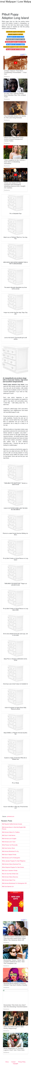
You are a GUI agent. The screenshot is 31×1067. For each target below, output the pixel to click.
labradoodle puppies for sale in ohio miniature (15, 47)
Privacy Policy (21, 1062)
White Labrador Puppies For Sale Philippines (13, 861)
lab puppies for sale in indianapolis (15, 49)
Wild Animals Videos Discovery (10, 877)
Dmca (7, 1062)
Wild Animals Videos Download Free (11, 864)
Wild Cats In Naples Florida (9, 854)
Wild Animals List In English (9, 838)
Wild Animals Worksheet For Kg (10, 851)
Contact (13, 1062)
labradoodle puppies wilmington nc (15, 32)
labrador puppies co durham (15, 34)
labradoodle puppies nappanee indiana (16, 42)
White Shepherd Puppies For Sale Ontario (13, 867)
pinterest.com (10, 816)
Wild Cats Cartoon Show (8, 848)
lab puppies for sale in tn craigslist (15, 44)
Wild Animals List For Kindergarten (11, 858)
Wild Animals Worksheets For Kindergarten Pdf (14, 883)
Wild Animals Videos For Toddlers (11, 832)
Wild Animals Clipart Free (8, 880)
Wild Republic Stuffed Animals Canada (12, 824)
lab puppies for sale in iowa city (15, 37)
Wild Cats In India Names (8, 835)
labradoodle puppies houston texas (15, 39)
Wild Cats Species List (8, 886)
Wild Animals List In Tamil (8, 842)
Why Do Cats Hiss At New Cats (10, 873)
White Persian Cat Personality (10, 845)
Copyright (15, 1063)
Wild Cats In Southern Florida (9, 870)
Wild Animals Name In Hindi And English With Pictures (14, 828)
